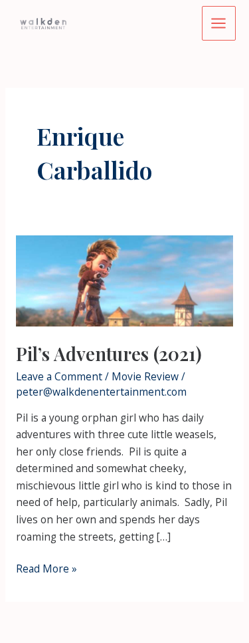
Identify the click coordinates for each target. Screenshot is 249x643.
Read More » (46, 569)
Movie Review (145, 376)
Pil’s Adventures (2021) (109, 353)
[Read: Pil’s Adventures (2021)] (124, 280)
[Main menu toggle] (219, 23)
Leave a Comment (59, 376)
